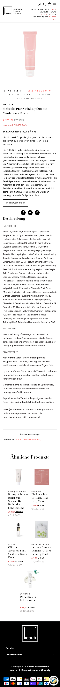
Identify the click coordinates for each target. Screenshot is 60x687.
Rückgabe (48, 14)
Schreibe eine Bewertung (28, 439)
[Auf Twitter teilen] (30, 212)
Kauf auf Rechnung (48, 12)
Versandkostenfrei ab (43, 9)
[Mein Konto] (39, 5)
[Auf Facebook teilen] (23, 212)
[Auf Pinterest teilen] (37, 212)
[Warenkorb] (49, 5)
